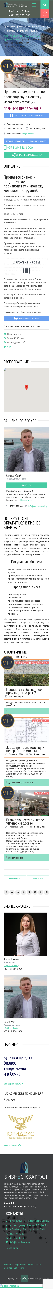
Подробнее (26, 499)
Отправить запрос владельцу (29, 155)
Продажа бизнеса (34, 36)
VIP (9, 346)
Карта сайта (12, 1247)
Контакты (26, 485)
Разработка (9, 1264)
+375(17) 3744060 (19, 11)
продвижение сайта (25, 1264)
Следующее (38, 878)
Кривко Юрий (13, 475)
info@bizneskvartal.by (37, 506)
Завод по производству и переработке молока (25, 748)
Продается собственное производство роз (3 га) (24, 691)
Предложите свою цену (28, 318)
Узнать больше (11, 1145)
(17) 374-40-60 (17, 1233)
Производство (11, 39)
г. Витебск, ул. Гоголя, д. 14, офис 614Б (27, 1229)
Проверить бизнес (38, 141)
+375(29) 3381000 (19, 15)
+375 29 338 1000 (19, 147)
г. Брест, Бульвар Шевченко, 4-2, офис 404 (29, 1225)
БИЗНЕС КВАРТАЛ (13, 36)
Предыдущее (14, 878)
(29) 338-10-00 (17, 1238)
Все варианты (11, 1083)
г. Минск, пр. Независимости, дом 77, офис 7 (29, 1220)
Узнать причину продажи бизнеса (28, 115)
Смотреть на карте (28, 134)
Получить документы (15, 141)
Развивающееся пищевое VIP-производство (25, 821)
